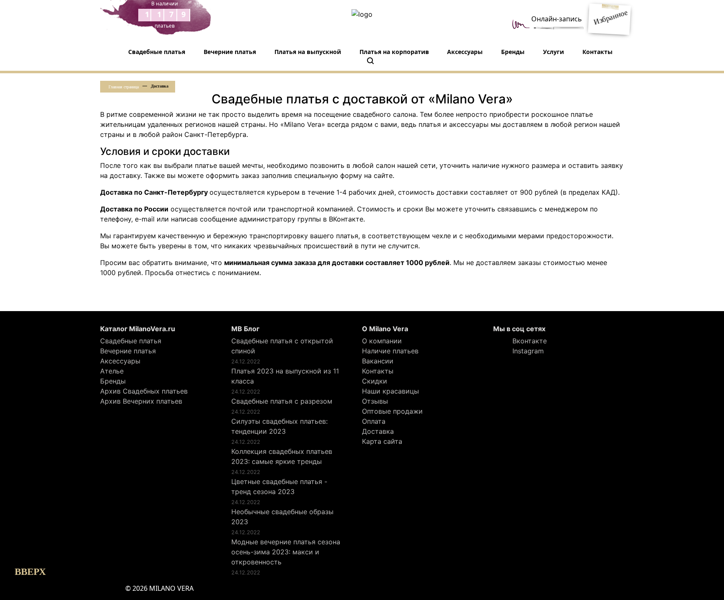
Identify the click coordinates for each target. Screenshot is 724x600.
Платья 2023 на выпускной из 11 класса (285, 376)
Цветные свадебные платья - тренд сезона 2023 (279, 486)
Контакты (597, 52)
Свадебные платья (156, 52)
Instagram (527, 351)
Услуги (553, 52)
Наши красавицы (390, 391)
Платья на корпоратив (394, 52)
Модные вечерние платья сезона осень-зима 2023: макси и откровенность (285, 552)
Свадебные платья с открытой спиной (282, 346)
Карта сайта (382, 441)
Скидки (374, 381)
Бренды (513, 52)
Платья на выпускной (307, 52)
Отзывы (375, 401)
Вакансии (377, 361)
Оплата (373, 421)
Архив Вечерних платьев (141, 401)
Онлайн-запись (556, 18)
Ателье (112, 371)
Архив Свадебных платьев (144, 391)
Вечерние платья (230, 52)
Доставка (378, 431)
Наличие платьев (390, 351)
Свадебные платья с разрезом (281, 401)
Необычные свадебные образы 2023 (282, 516)
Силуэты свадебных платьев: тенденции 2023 (279, 426)
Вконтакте (528, 341)
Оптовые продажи (392, 411)
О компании (382, 341)
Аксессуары (465, 52)
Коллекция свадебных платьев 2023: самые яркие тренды (281, 456)
